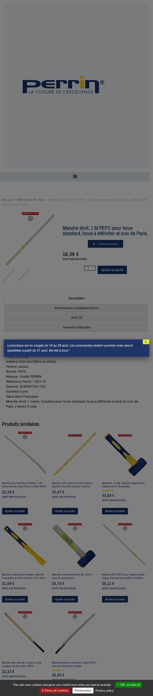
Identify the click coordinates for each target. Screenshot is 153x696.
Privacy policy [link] (104, 690)
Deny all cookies (56, 690)
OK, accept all (130, 684)
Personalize (83, 690)
